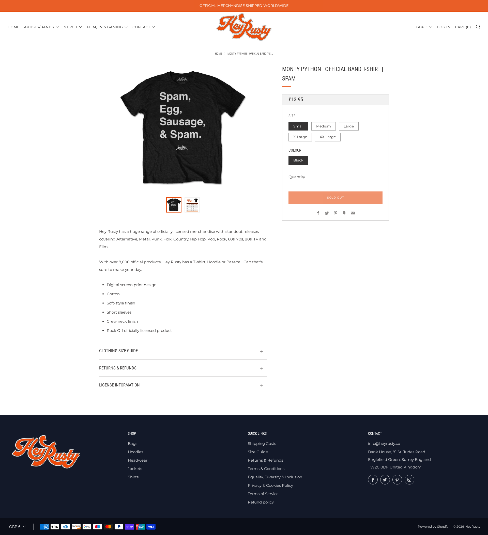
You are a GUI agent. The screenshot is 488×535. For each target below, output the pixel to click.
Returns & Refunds (265, 460)
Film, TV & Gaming (105, 27)
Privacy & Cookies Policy (270, 485)
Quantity (296, 176)
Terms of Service (263, 493)
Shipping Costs (262, 443)
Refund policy (261, 502)
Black (298, 160)
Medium (323, 126)
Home (14, 27)
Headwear (137, 460)
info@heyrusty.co (384, 443)
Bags (132, 443)
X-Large (300, 137)
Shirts (133, 477)
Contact (141, 27)
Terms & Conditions (266, 468)
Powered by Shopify (433, 526)
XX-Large (328, 137)
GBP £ (422, 27)
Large (349, 126)
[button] (173, 205)
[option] (183, 128)
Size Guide (258, 451)
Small (298, 126)
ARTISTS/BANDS (39, 27)
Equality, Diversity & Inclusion (275, 477)
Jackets (135, 468)
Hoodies (135, 451)
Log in (444, 27)
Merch (71, 27)
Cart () (463, 27)
